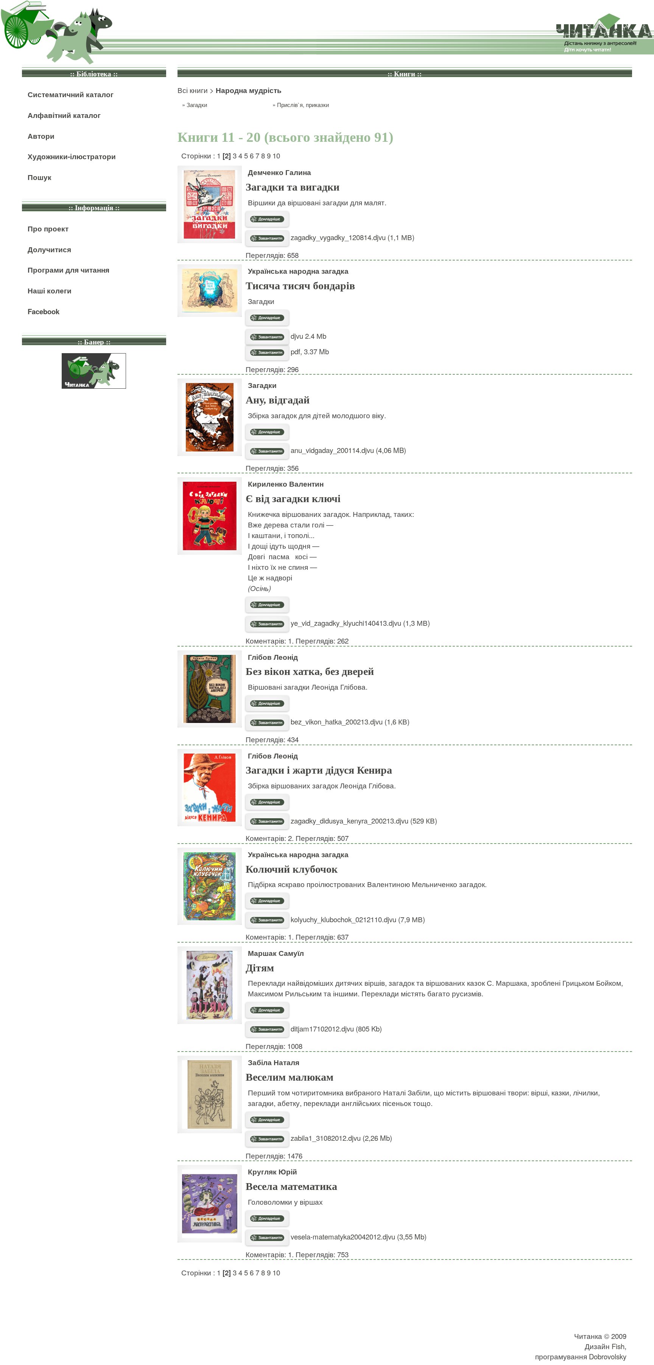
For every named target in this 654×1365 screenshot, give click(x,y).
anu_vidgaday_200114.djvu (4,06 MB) (347, 450)
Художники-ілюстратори (72, 156)
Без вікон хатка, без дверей (310, 671)
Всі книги (193, 90)
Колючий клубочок (292, 869)
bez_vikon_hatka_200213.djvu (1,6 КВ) (349, 721)
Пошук (39, 177)
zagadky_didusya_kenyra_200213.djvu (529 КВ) (363, 820)
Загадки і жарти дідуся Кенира (319, 770)
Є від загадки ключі (293, 498)
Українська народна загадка (298, 271)
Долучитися (49, 249)
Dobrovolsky (607, 1356)
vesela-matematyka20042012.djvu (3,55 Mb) (358, 1236)
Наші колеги (50, 290)
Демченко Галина (279, 172)
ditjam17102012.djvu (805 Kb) (335, 1028)
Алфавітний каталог (64, 115)
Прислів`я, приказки (303, 105)
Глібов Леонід (273, 657)
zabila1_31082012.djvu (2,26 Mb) (340, 1138)
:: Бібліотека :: (94, 74)
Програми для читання (68, 270)
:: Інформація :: (94, 208)
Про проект (48, 228)
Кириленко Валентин (286, 484)
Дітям (260, 968)
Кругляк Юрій (272, 1171)
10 (276, 155)
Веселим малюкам (289, 1077)
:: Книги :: (405, 74)
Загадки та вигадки (292, 187)
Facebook (43, 311)
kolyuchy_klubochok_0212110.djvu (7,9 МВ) (357, 919)
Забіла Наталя (273, 1062)
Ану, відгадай (278, 400)
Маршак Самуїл (276, 953)
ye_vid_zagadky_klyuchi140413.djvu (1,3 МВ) (359, 623)
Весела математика (291, 1186)
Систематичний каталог (71, 94)
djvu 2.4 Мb (307, 336)
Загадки (197, 105)
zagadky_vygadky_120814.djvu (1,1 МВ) (351, 237)
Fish (618, 1346)
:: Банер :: (94, 342)
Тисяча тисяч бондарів (300, 286)
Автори (41, 136)
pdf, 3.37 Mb (309, 351)
